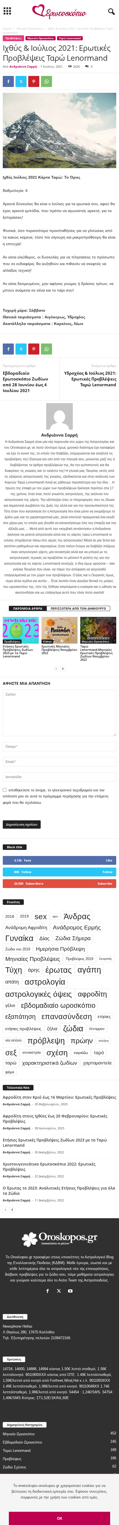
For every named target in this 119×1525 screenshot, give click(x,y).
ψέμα (9, 1072)
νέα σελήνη (13, 1040)
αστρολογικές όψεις (38, 994)
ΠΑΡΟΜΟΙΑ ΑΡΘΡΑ (27, 608)
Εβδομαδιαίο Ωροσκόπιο (22, 1442)
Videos (47, 641)
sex (41, 916)
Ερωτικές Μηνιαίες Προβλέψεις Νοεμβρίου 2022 (59, 649)
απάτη (12, 982)
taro (55, 916)
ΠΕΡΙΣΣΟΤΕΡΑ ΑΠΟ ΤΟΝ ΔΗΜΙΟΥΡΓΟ (78, 608)
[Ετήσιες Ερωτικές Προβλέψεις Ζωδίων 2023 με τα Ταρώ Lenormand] (21, 630)
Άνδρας (77, 916)
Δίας (44, 938)
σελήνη (103, 1040)
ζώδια (73, 1028)
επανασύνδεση (67, 1017)
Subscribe (105, 883)
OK (59, 1518)
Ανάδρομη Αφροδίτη (26, 927)
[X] (21, 81)
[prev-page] (56, 669)
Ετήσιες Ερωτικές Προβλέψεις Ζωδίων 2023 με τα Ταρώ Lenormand (18, 651)
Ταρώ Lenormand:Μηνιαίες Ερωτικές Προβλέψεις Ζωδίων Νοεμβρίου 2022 (96, 653)
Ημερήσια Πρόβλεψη (60, 949)
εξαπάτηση (20, 1016)
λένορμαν (97, 1029)
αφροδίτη (92, 994)
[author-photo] (59, 416)
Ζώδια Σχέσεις (14, 1467)
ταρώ (10, 1063)
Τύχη (13, 969)
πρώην (82, 1041)
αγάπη (89, 969)
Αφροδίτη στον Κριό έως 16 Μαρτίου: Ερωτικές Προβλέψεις (59, 1097)
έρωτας (58, 969)
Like (109, 860)
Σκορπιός (105, 958)
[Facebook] (8, 81)
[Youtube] (71, 1291)
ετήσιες (104, 1016)
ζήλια (52, 1028)
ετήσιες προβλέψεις (23, 1028)
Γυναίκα (19, 938)
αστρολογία (45, 981)
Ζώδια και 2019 (17, 949)
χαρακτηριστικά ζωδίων (49, 1063)
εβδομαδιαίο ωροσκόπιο (58, 1005)
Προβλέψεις (13, 38)
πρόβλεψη (46, 1040)
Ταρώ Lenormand (70, 38)
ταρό (99, 1052)
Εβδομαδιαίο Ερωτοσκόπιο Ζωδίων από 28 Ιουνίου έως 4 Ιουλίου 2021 (25, 381)
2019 (24, 916)
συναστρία (31, 1052)
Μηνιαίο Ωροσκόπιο (30, 28)
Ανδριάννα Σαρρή (23, 66)
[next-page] (63, 669)
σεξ (11, 1052)
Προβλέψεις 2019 (79, 959)
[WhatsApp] (46, 81)
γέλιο (10, 1005)
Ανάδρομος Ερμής (77, 927)
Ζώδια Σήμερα (73, 938)
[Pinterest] (33, 81)
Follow (107, 872)
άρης (34, 970)
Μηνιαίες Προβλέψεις (32, 959)
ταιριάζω (81, 1053)
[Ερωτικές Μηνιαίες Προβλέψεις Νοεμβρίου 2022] (59, 630)
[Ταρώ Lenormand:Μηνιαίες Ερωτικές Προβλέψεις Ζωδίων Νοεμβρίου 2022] (98, 630)
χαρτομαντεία (97, 1063)
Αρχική (7, 28)
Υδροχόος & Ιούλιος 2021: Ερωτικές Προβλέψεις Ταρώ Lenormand (90, 378)
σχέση (57, 1052)
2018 (9, 916)
